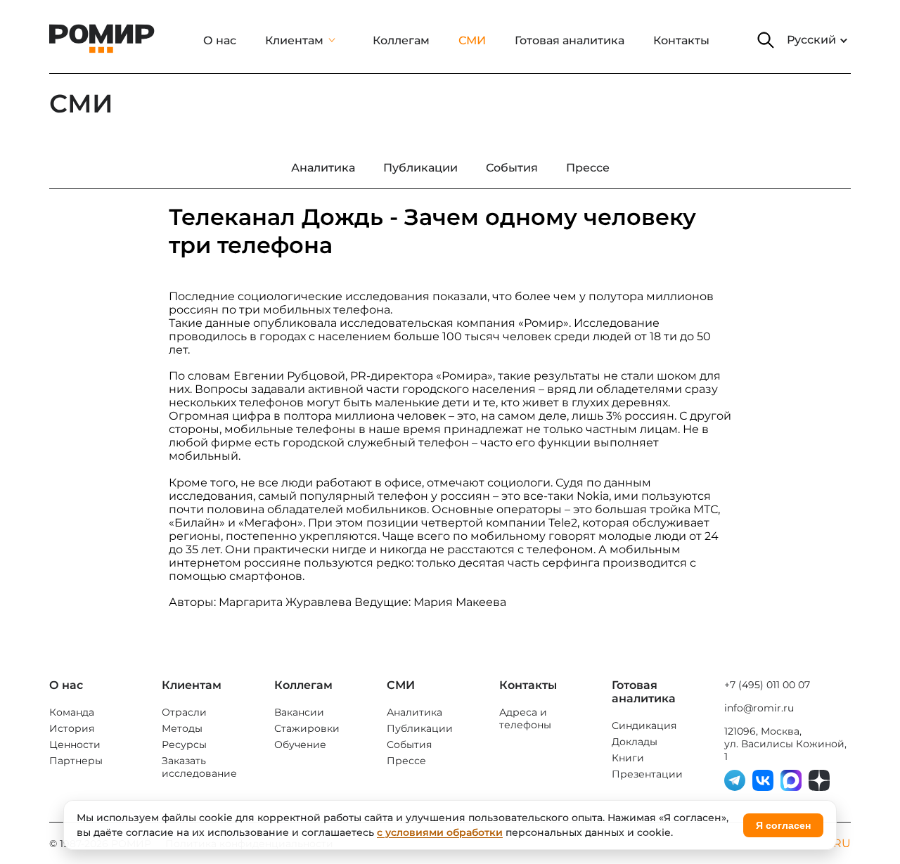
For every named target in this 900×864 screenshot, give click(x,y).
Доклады (634, 741)
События (409, 744)
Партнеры (76, 760)
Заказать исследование (199, 767)
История (71, 728)
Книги (628, 758)
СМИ (472, 40)
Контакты (681, 40)
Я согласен (783, 825)
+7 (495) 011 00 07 (767, 684)
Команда (71, 712)
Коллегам (401, 40)
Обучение (300, 744)
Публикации (420, 728)
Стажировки (307, 728)
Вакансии (299, 712)
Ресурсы (184, 744)
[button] (765, 40)
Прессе (406, 760)
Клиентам (294, 40)
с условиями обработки (440, 832)
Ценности (75, 744)
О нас (219, 40)
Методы (182, 728)
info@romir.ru (759, 708)
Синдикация (644, 725)
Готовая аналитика (569, 40)
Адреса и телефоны (525, 718)
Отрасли (184, 712)
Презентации (647, 774)
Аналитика (414, 712)
